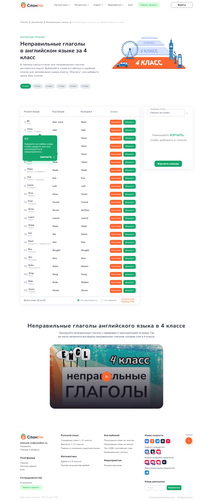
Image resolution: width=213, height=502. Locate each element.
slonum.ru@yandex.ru (34, 442)
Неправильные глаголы (116, 452)
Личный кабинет (28, 466)
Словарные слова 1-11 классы (76, 440)
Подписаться (174, 488)
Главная (24, 463)
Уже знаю (116, 122)
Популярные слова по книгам (118, 444)
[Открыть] (187, 112)
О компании (26, 482)
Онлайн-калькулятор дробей (75, 465)
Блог (130, 5)
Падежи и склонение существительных (80, 448)
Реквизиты (25, 446)
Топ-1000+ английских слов (118, 448)
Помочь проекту (148, 5)
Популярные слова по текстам (119, 440)
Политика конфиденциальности (162, 497)
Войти (182, 4)
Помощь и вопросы (29, 449)
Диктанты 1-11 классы (72, 444)
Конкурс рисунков (113, 465)
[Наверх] (188, 440)
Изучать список (168, 163)
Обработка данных (185, 497)
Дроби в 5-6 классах (71, 461)
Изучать (129, 122)
